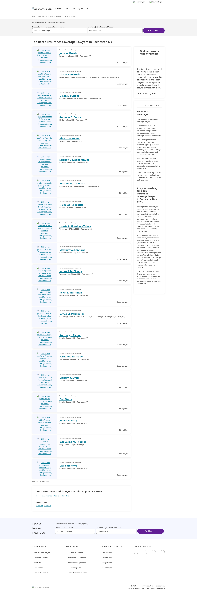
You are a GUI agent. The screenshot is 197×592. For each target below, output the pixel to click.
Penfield (39, 506)
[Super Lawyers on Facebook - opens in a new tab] (136, 552)
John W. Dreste (68, 53)
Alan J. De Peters (69, 138)
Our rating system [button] (146, 93)
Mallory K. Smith (69, 377)
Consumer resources (111, 546)
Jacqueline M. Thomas (72, 441)
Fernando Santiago (71, 356)
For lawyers (72, 546)
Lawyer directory (42, 16)
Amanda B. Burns (70, 117)
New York (65, 16)
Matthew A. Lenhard (72, 250)
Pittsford (47, 506)
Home (34, 16)
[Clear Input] (85, 30)
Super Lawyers (40, 546)
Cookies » (161, 588)
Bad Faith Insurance (44, 496)
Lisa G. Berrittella (70, 74)
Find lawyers (154, 30)
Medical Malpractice (61, 496)
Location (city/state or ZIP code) (100, 27)
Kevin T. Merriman (70, 292)
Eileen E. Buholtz (69, 95)
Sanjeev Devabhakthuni (74, 159)
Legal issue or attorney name (66, 527)
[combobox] (59, 30)
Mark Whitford (68, 465)
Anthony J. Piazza (70, 335)
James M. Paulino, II (71, 314)
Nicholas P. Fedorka (71, 204)
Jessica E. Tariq (68, 420)
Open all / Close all (152, 105)
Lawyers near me (62, 8)
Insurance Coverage (55, 16)
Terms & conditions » (136, 588)
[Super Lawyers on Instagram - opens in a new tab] (145, 552)
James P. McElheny (70, 271)
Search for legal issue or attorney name (48, 27)
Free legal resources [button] (82, 8)
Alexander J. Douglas (72, 183)
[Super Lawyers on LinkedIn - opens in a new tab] (163, 552)
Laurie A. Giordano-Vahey (75, 226)
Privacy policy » (150, 588)
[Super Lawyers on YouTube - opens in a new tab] (154, 552)
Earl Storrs (65, 399)
